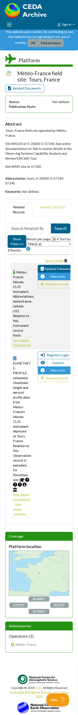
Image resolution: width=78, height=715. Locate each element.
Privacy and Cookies (56, 692)
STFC (38, 688)
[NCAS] (39, 679)
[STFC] (39, 707)
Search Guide (54, 260)
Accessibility (17, 692)
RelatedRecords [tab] (19, 209)
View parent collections (19, 509)
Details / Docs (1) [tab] (52, 207)
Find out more (51, 43)
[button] (24, 88)
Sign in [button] (66, 24)
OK (33, 43)
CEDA (39, 696)
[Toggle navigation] (9, 24)
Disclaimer (34, 692)
